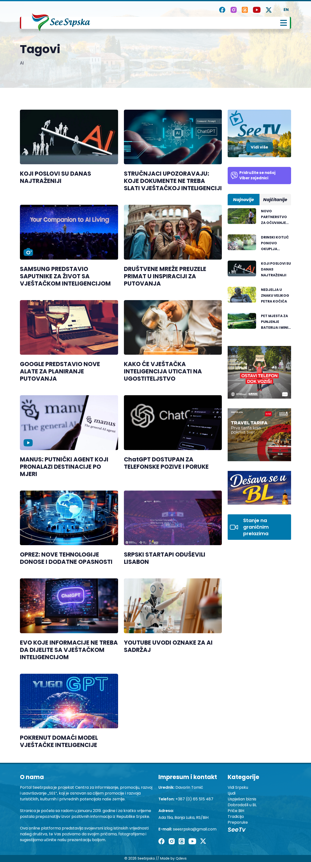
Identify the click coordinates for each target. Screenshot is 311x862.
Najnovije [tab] (243, 200)
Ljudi (231, 793)
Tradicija (236, 816)
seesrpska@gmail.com (194, 829)
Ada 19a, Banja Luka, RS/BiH (183, 817)
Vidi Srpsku (238, 787)
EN (286, 9)
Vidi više (259, 147)
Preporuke (238, 822)
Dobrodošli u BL (242, 805)
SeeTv (236, 830)
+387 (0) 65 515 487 (194, 799)
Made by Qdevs (173, 858)
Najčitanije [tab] (275, 200)
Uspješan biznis (242, 799)
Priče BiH (236, 810)
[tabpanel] (259, 272)
